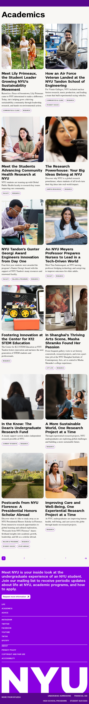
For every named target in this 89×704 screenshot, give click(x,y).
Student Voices (53, 105)
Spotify (5, 640)
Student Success (78, 701)
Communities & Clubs (11, 110)
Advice (5, 613)
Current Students (10, 444)
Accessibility (8, 658)
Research (26, 110)
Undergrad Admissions (59, 696)
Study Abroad (23, 546)
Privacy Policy (9, 650)
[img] (23, 46)
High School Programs (55, 701)
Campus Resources (54, 189)
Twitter (5, 624)
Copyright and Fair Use (13, 654)
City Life (50, 368)
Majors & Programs (20, 279)
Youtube (6, 632)
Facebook (6, 628)
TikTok (5, 636)
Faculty (6, 193)
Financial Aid (80, 696)
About (5, 646)
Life (3, 604)
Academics (7, 608)
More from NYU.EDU (11, 697)
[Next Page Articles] (85, 558)
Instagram (7, 620)
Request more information (14, 597)
